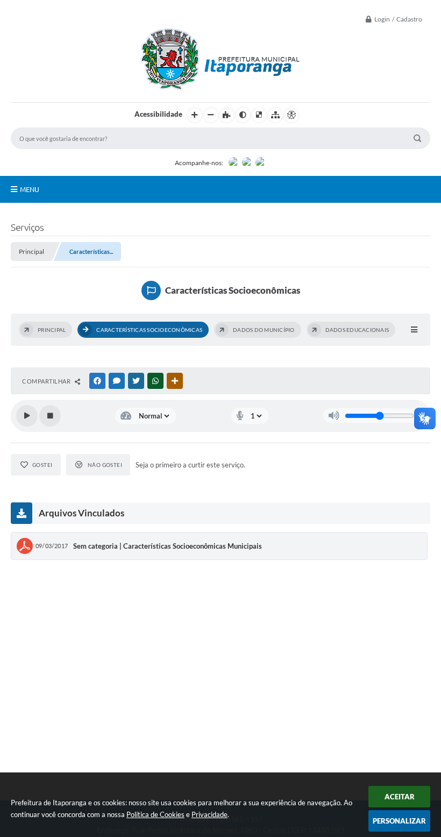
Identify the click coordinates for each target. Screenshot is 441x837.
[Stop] (50, 416)
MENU (29, 189)
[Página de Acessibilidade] (291, 115)
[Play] (27, 416)
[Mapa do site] (275, 115)
